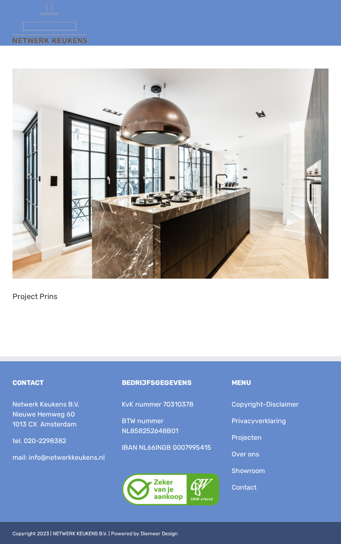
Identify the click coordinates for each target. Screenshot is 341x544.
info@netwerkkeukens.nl (67, 457)
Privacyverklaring (259, 421)
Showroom (248, 471)
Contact (244, 487)
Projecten (247, 437)
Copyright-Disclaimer (265, 404)
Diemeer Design (159, 534)
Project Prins (34, 296)
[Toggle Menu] (319, 28)
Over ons (245, 454)
